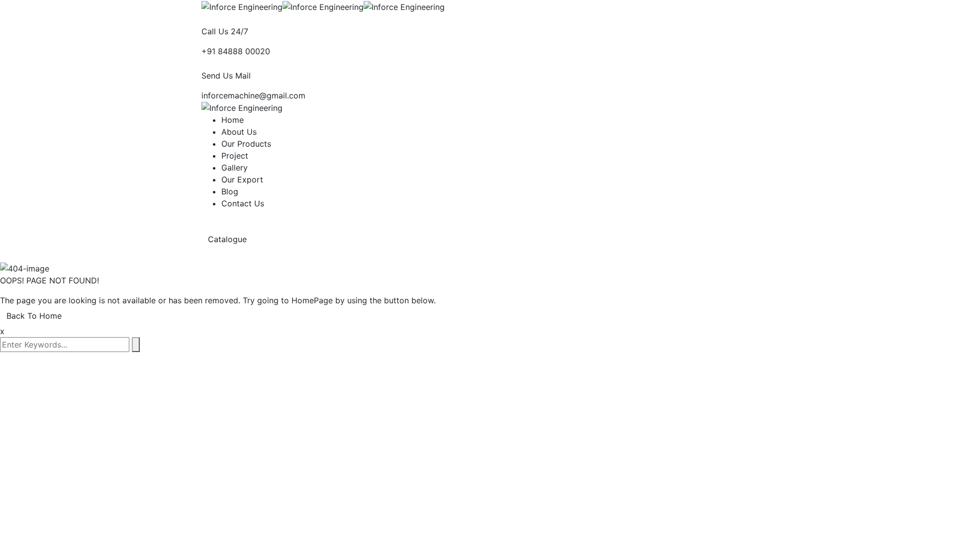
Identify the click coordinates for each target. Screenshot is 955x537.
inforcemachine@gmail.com (253, 95)
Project (234, 156)
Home (232, 120)
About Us (239, 132)
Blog (229, 191)
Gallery (234, 168)
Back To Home (34, 316)
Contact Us (242, 203)
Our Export (242, 179)
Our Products (246, 144)
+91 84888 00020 (235, 51)
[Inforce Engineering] (242, 6)
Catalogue (228, 239)
